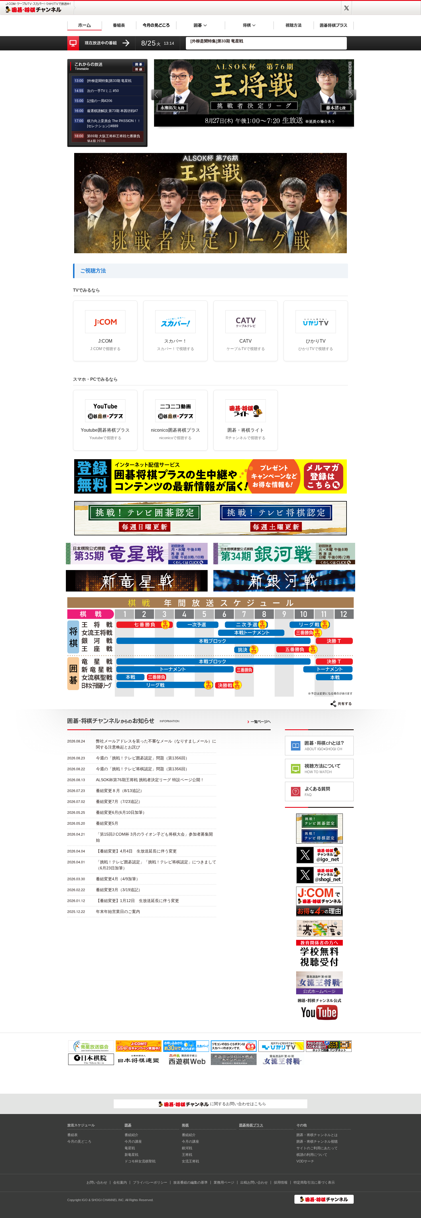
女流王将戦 (190, 1161)
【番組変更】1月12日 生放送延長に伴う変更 (137, 900)
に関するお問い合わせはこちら (237, 1103)
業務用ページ (224, 1182)
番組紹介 (131, 1135)
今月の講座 (133, 1142)
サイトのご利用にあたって (317, 1148)
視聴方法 (294, 25)
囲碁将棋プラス (334, 25)
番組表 (119, 25)
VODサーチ (305, 1161)
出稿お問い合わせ (254, 1182)
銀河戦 (187, 1148)
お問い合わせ (96, 1182)
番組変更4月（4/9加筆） (118, 879)
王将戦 (187, 1155)
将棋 (249, 25)
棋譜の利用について (311, 1155)
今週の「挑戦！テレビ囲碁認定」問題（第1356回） (142, 758)
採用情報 (281, 1182)
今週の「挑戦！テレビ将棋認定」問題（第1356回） (142, 769)
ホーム (84, 25)
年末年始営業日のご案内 (118, 911)
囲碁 (200, 25)
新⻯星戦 (131, 1155)
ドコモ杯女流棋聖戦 (140, 1161)
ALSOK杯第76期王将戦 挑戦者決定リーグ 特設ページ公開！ (150, 779)
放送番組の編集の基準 (190, 1182)
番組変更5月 (107, 823)
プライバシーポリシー (150, 1182)
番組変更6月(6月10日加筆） (121, 812)
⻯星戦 (130, 1148)
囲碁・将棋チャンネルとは (317, 1135)
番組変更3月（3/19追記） (119, 889)
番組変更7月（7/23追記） (119, 801)
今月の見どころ (156, 25)
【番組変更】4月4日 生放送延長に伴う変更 (136, 851)
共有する (341, 704)
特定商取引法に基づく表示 (314, 1182)
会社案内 (120, 1182)
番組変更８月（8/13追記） (120, 790)
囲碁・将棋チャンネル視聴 (317, 1142)
